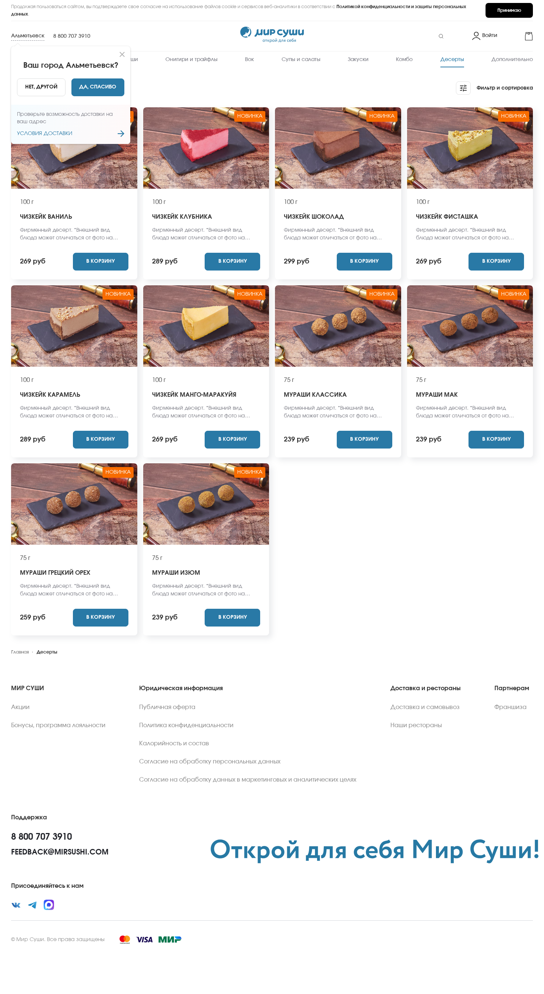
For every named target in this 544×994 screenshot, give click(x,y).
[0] (518, 36)
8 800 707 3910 (71, 36)
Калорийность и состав (174, 743)
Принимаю (509, 10)
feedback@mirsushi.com (59, 852)
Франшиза (510, 707)
